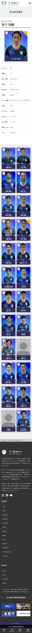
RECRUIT (4, 543)
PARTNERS (5, 548)
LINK (3, 539)
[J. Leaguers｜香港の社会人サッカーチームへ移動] (2, 440)
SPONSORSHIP (6, 552)
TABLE (4, 527)
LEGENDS (5, 519)
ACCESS (4, 531)
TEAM (4, 510)
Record (4, 583)
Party (3, 575)
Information (5, 579)
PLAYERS (4, 515)
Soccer (4, 570)
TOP (3, 506)
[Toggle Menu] (30, 3)
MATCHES (5, 523)
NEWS (4, 535)
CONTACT (5, 556)
